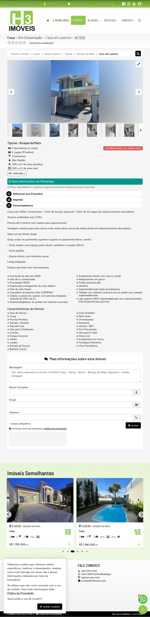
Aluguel (93, 20)
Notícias (110, 20)
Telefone (14, 412)
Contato (126, 20)
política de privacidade (55, 428)
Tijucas (12, 143)
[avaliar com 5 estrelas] (24, 43)
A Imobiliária (61, 20)
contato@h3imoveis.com (93, 581)
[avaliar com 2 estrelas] (13, 43)
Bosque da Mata (30, 143)
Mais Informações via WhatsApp (32, 181)
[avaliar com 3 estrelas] (16, 43)
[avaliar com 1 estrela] (9, 43)
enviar (134, 425)
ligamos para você (90, 577)
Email (12, 399)
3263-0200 (54, 4)
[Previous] (8, 514)
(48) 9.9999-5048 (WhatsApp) (96, 574)
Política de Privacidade (50, 614)
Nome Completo (18, 387)
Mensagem (15, 367)
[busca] (139, 20)
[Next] (141, 514)
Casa (11, 37)
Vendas (77, 20)
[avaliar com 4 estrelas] (20, 43)
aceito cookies (51, 606)
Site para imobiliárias (121, 614)
